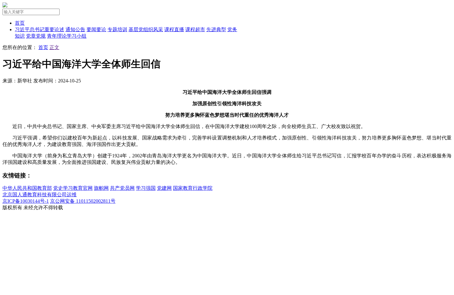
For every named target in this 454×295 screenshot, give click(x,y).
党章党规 (36, 36)
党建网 (164, 188)
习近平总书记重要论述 (39, 29)
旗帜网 (101, 188)
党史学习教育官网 (73, 188)
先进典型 (216, 29)
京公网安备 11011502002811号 (83, 201)
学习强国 (146, 188)
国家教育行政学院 (192, 188)
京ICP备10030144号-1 (25, 201)
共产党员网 (122, 188)
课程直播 (174, 29)
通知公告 (75, 29)
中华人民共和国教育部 (27, 188)
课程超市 (195, 29)
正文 (54, 47)
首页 (20, 23)
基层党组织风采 (145, 29)
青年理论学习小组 (66, 36)
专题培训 (117, 29)
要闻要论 (96, 29)
